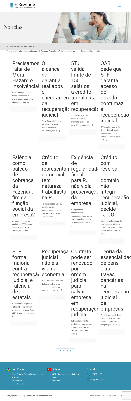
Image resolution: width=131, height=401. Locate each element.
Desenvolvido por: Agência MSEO (103, 396)
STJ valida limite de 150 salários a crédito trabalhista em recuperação (85, 86)
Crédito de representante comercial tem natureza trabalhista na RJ (58, 177)
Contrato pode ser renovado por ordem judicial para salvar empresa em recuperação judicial (85, 283)
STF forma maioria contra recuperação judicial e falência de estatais (26, 274)
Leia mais (31, 109)
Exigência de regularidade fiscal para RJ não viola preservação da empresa (85, 180)
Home (9, 46)
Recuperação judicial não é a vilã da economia (57, 263)
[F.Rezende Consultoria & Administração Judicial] (22, 5)
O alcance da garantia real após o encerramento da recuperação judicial (58, 89)
